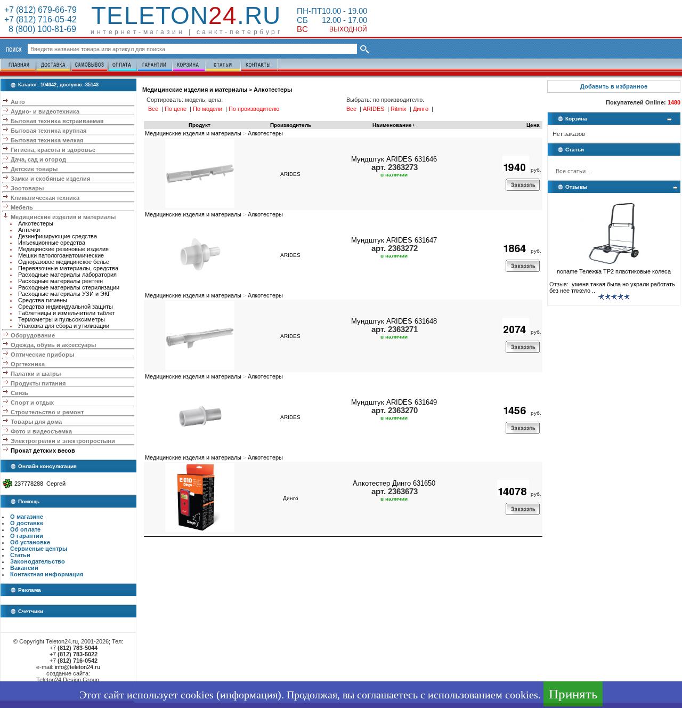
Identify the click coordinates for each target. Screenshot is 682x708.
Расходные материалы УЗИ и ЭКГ (64, 294)
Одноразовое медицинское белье (63, 262)
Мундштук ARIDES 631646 (394, 159)
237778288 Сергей (40, 483)
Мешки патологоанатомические (61, 255)
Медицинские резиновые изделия (63, 249)
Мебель (22, 207)
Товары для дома (36, 422)
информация (249, 695)
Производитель (290, 125)
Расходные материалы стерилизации (68, 287)
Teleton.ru (186, 15)
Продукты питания (38, 383)
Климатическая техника (45, 198)
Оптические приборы (42, 354)
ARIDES (290, 174)
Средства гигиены (42, 300)
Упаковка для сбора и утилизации (63, 326)
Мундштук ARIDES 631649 (394, 402)
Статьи (20, 555)
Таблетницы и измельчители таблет (66, 313)
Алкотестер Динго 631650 (394, 483)
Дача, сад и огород (38, 159)
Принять (573, 694)
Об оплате (25, 529)
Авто (18, 102)
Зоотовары (27, 188)
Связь (19, 393)
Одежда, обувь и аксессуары (53, 345)
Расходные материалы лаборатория (67, 274)
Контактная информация (46, 574)
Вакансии (24, 568)
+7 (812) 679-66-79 (40, 9)
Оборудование (33, 335)
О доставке (26, 523)
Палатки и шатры (36, 374)
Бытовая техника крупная (48, 130)
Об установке (30, 542)
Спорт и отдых (32, 402)
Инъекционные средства (51, 242)
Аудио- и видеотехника (45, 111)
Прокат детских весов (43, 450)
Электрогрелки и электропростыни (63, 441)
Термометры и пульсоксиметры (61, 319)
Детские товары (34, 169)
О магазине (26, 516)
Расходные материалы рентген (60, 281)
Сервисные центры (38, 548)
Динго (290, 498)
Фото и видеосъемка (41, 431)
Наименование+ (393, 125)
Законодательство (37, 561)
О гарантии (26, 536)
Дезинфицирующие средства (57, 236)
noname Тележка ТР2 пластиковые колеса (614, 271)
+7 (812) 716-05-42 (40, 19)
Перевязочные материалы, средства (68, 268)
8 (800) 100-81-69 (40, 29)
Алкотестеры (35, 223)
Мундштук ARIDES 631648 (394, 321)
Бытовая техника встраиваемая (57, 121)
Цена (533, 125)
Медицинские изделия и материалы (63, 217)
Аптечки (29, 230)
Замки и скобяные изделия (50, 178)
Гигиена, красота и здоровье (53, 150)
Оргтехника (28, 364)
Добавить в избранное (613, 86)
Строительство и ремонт (47, 412)
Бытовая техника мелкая (47, 140)
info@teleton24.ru (77, 667)
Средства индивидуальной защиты (65, 306)
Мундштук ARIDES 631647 (394, 240)
